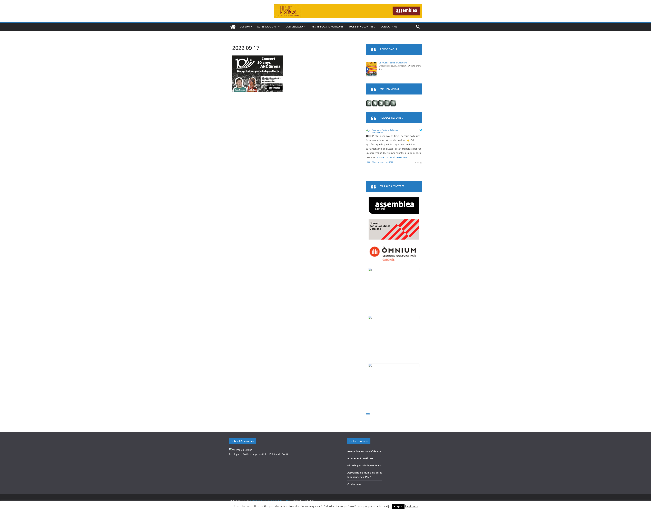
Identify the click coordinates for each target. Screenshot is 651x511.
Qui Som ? (246, 26)
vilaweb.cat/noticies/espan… (393, 157)
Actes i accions (267, 26)
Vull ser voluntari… (362, 26)
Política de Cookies (279, 454)
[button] (278, 26)
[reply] (415, 162)
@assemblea (377, 132)
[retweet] (418, 162)
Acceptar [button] (398, 506)
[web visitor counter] (381, 102)
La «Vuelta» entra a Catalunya (393, 62)
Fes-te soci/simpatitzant (327, 26)
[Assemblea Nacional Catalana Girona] (233, 27)
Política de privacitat (254, 454)
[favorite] (421, 162)
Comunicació (294, 26)
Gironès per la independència (364, 465)
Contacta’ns (389, 26)
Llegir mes (411, 506)
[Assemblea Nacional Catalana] (368, 130)
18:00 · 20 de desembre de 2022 (379, 162)
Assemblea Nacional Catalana (385, 130)
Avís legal (234, 454)
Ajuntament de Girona (360, 458)
